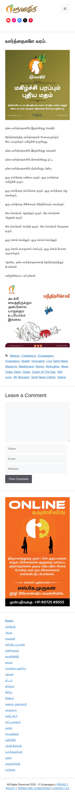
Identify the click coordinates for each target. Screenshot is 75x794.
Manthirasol (26, 366)
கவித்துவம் (12, 650)
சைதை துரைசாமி (16, 704)
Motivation (52, 366)
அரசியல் (10, 626)
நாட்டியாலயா (13, 722)
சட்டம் (8, 680)
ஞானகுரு (11, 710)
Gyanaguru (12, 361)
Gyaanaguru (46, 355)
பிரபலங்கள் (12, 734)
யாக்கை (10, 769)
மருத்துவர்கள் (13, 752)
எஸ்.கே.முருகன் (15, 644)
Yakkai (61, 377)
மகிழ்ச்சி (10, 740)
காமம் (9, 662)
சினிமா (9, 698)
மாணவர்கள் (12, 763)
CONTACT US (60, 788)
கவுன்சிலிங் (12, 656)
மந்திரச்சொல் (13, 746)
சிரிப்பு (9, 692)
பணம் (8, 728)
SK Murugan (21, 377)
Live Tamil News (57, 361)
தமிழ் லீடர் (11, 716)
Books (9, 620)
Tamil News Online (43, 377)
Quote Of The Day (43, 372)
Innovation (38, 361)
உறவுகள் (10, 638)
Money (40, 366)
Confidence (28, 355)
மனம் (8, 757)
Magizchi (11, 366)
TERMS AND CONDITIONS (34, 788)
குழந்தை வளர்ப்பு (15, 668)
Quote (26, 372)
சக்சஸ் (9, 674)
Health (25, 361)
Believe (15, 355)
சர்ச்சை (9, 686)
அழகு (8, 632)
